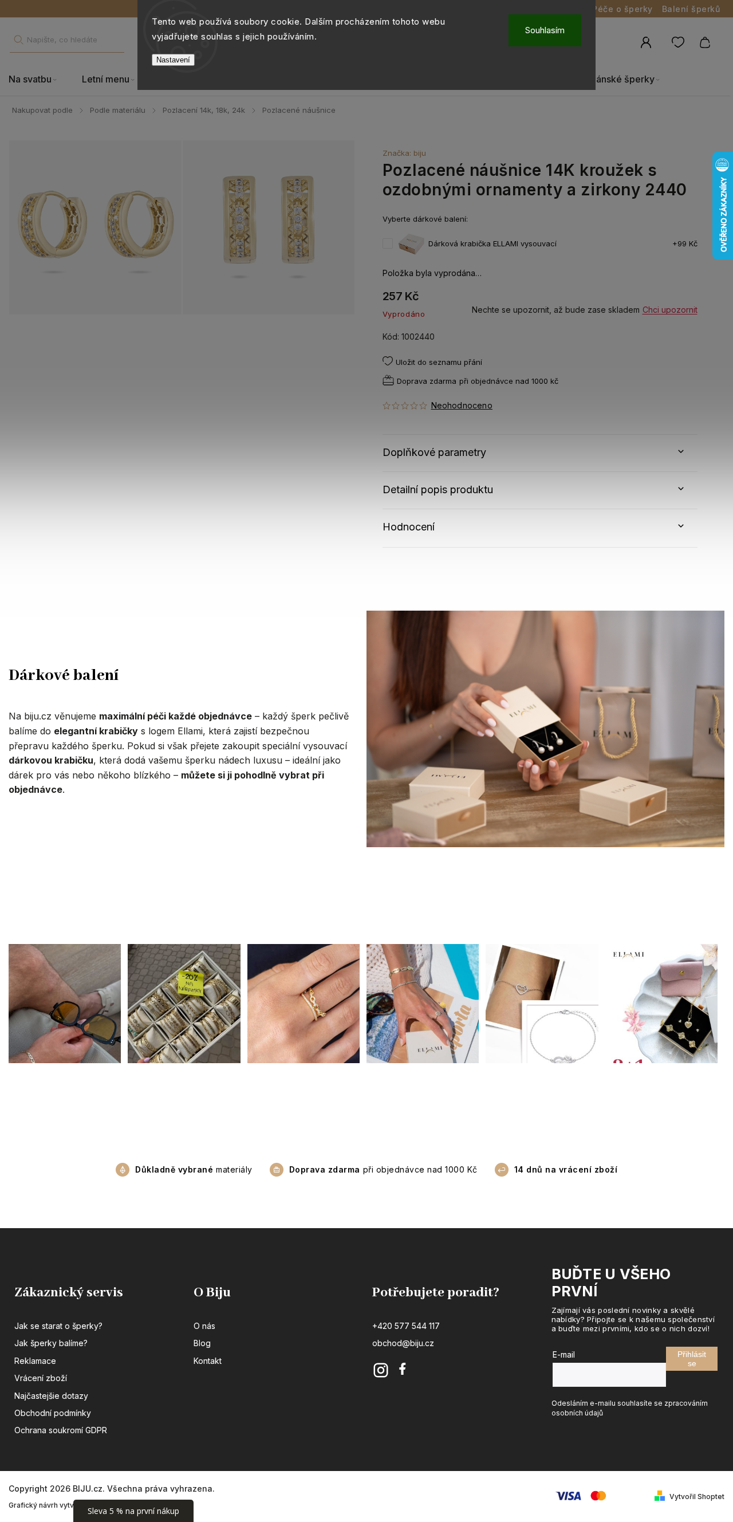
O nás (204, 1326)
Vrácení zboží (40, 1378)
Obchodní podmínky (52, 1413)
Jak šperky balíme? (51, 1343)
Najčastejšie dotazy (51, 1396)
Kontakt (208, 1361)
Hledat (18, 40)
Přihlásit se (691, 1359)
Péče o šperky (622, 9)
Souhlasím (545, 30)
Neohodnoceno (461, 406)
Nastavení (173, 60)
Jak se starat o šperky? (58, 1326)
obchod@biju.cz (403, 1343)
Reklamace (35, 1361)
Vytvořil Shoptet (696, 1496)
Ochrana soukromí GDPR (60, 1430)
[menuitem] (39, 80)
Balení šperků (691, 9)
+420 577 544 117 (406, 1326)
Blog (202, 1343)
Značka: (404, 153)
